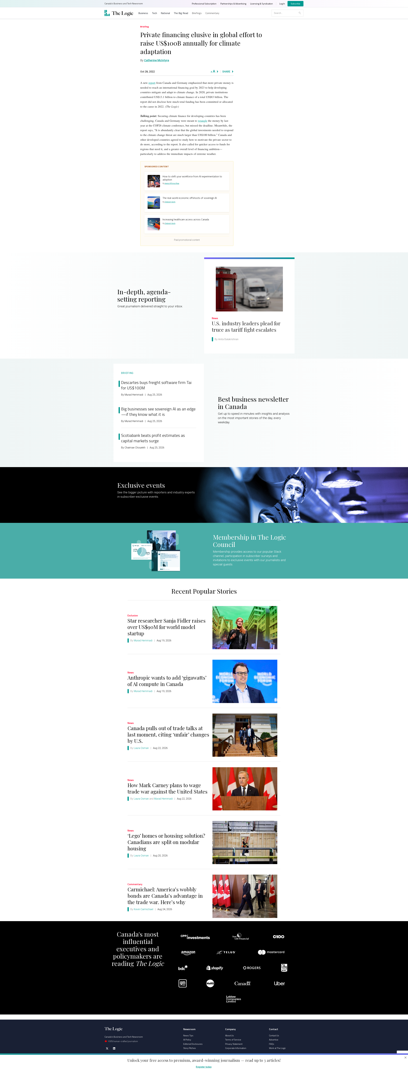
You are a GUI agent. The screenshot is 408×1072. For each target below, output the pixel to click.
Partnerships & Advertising (233, 3)
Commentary (212, 13)
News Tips (188, 1035)
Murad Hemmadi (143, 640)
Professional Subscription (204, 3)
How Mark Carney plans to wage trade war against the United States (167, 788)
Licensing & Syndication (261, 3)
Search (300, 13)
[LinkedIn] (114, 1048)
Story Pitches (189, 1048)
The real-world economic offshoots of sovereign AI (190, 198)
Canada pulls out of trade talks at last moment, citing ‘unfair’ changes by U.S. (168, 734)
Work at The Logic (277, 1048)
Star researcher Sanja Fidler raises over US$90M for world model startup (166, 627)
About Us (229, 1035)
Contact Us (274, 1035)
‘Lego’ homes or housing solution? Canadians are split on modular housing (166, 842)
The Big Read (181, 13)
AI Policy (187, 1039)
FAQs (271, 1044)
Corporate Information (235, 1048)
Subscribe (295, 3)
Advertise (273, 1039)
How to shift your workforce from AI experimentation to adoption (192, 177)
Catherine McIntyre (156, 60)
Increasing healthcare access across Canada (186, 219)
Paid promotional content (187, 240)
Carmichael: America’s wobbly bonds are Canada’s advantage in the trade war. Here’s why (165, 895)
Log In (282, 3)
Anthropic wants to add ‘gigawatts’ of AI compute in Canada (166, 680)
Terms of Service (233, 1039)
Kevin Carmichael (143, 909)
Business (143, 13)
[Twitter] (107, 1048)
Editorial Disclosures (193, 1044)
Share (226, 71)
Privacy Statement (233, 1044)
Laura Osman (141, 748)
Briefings (197, 13)
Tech (154, 13)
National (165, 13)
